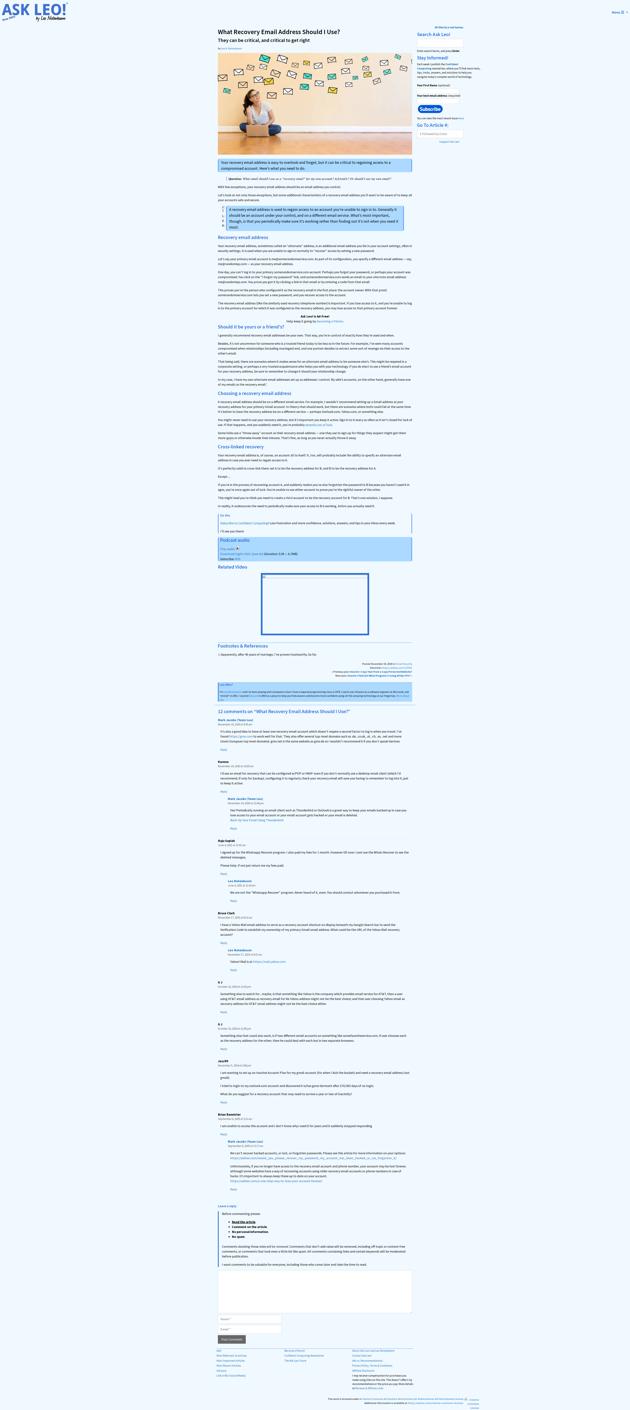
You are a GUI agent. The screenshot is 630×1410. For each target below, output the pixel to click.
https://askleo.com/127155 (397, 667)
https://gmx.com (241, 736)
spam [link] (230, 438)
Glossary (221, 1370)
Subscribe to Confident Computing (244, 523)
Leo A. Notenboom (231, 48)
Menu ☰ (618, 12)
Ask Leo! (253, 695)
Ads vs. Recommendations (367, 1360)
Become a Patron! (294, 1350)
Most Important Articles (231, 1360)
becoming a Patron (330, 321)
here (461, 118)
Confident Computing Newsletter (304, 1355)
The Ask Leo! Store (295, 1360)
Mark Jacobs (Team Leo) (235, 720)
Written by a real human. (449, 27)
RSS (237, 559)
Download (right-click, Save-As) (241, 554)
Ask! (219, 1350)
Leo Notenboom (233, 691)
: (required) (439, 95)
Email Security (404, 663)
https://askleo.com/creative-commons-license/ (435, 1403)
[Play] (230, 549)
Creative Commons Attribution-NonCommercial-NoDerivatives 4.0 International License (412, 1399)
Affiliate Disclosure (363, 1370)
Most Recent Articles (229, 1365)
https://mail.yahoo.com (269, 961)
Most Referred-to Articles (232, 1355)
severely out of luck (318, 425)
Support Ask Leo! (449, 142)
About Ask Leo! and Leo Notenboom (373, 1350)
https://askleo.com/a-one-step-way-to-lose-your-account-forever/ (276, 1181)
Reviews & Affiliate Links (369, 1388)
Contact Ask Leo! (362, 1355)
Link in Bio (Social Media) (231, 1375)
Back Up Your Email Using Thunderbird (256, 820)
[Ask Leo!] (37, 12)
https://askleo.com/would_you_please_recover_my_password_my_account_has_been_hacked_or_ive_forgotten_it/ (313, 1158)
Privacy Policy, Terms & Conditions (372, 1365)
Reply (223, 749)
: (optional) (433, 85)
